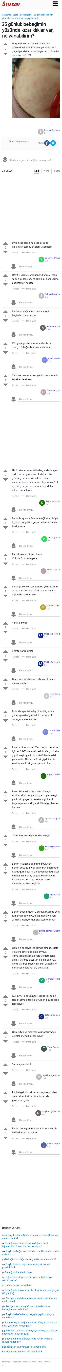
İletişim (47, 1362)
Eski (36, 171)
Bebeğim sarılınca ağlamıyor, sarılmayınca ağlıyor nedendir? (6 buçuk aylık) (29, 1332)
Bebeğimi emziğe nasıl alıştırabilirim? (22, 1352)
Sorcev (22, 4)
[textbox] (34, 160)
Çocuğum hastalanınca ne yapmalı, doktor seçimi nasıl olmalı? (30, 1300)
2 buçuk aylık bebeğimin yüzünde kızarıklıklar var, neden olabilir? (30, 1237)
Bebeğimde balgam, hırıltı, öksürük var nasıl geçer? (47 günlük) (30, 1292)
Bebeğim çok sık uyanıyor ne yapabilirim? (24, 1347)
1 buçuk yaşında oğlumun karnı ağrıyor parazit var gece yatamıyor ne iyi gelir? (29, 1324)
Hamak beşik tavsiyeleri (18, 1285)
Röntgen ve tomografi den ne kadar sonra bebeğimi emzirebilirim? (26, 1308)
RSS (3, 1365)
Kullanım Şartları (35, 1362)
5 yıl (45, 133)
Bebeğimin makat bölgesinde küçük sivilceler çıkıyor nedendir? (27, 1340)
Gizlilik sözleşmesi (19, 1362)
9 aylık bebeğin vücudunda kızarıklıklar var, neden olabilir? (30, 1253)
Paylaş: (15, 253)
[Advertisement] (31, 208)
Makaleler (6, 1362)
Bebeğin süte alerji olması (18, 1273)
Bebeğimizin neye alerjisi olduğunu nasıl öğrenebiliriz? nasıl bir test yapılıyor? (25, 1245)
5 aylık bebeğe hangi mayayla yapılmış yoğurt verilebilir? (28, 1316)
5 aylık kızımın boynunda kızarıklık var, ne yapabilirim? (26, 1266)
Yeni (46, 171)
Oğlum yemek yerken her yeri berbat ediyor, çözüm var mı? (27, 1279)
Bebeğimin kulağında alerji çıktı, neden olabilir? (30, 1259)
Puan (57, 171)
